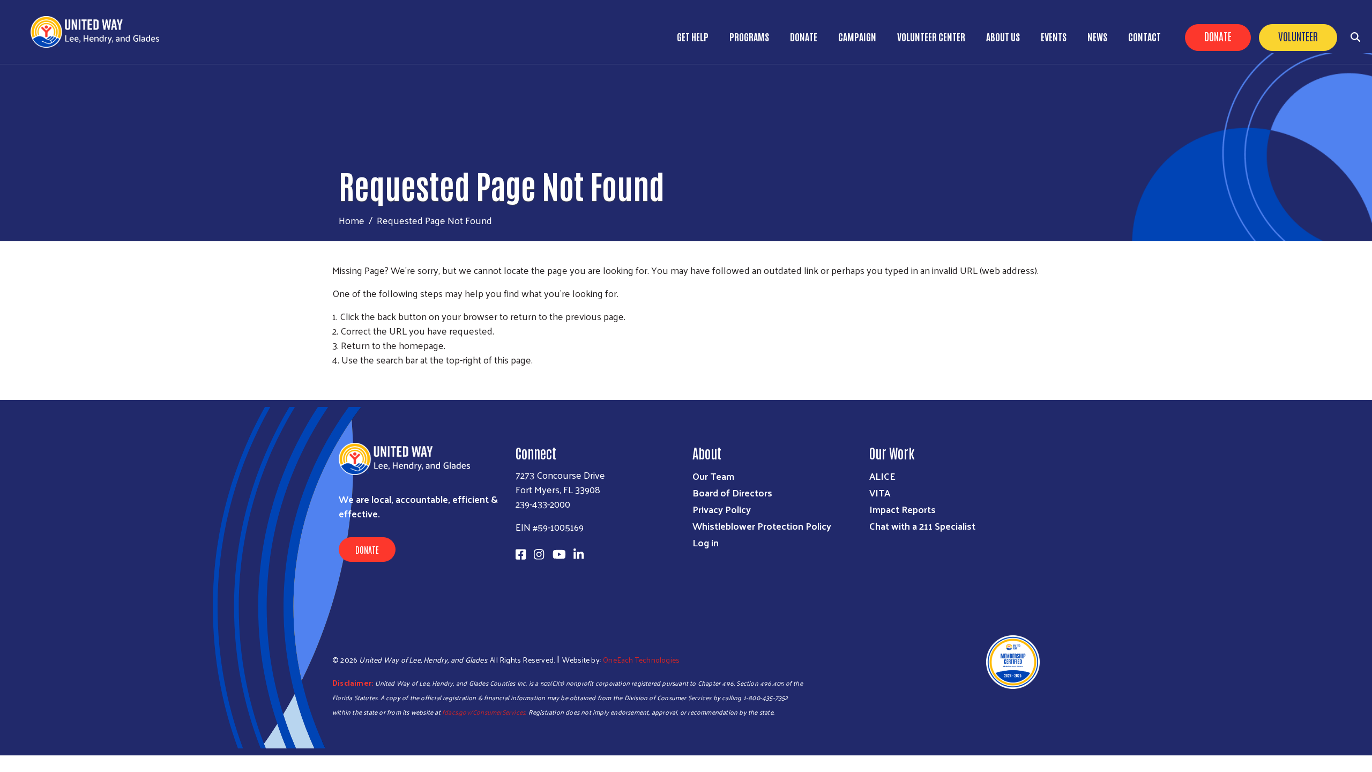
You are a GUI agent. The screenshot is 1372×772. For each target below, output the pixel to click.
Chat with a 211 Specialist (922, 525)
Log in (705, 542)
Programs (749, 36)
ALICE (882, 475)
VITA (879, 492)
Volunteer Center (931, 36)
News (1097, 36)
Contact (1144, 36)
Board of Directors (732, 492)
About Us (1003, 36)
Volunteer (1298, 36)
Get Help (693, 36)
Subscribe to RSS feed (336, 379)
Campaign (857, 36)
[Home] (99, 32)
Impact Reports (902, 509)
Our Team (713, 475)
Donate (1218, 36)
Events (1054, 36)
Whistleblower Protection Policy (761, 525)
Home (351, 220)
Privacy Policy (721, 509)
